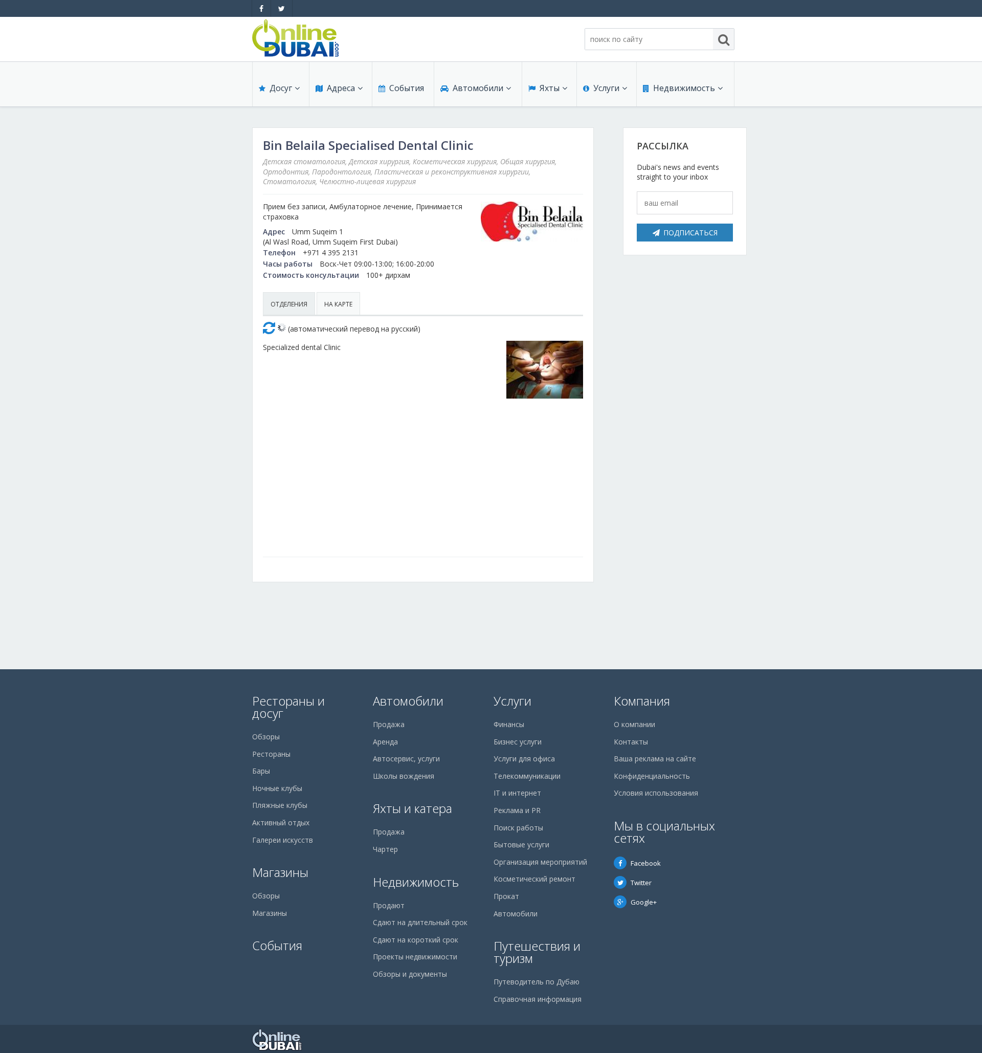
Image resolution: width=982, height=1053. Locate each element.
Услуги (606, 88)
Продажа (389, 724)
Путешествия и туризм (537, 952)
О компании (634, 724)
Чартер (385, 849)
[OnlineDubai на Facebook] (261, 8)
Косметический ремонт (534, 879)
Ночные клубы (277, 788)
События (406, 88)
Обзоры (266, 736)
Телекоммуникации (527, 776)
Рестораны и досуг (288, 706)
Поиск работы (518, 827)
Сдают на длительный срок (420, 922)
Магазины (280, 872)
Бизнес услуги (518, 742)
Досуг (281, 88)
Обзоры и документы (410, 974)
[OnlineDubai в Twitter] (281, 8)
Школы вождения (403, 776)
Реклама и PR (517, 810)
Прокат (506, 896)
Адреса (341, 88)
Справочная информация (538, 999)
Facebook (646, 863)
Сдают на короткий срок (415, 940)
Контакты (631, 742)
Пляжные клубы (279, 805)
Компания (642, 700)
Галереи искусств (282, 840)
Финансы (509, 724)
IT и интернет (517, 793)
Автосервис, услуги (406, 758)
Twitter (641, 882)
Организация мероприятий (540, 862)
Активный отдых (280, 822)
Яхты (550, 88)
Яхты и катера (412, 808)
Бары (261, 771)
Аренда (385, 742)
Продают (389, 905)
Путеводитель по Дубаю (536, 981)
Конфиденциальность (652, 776)
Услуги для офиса (524, 758)
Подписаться (690, 232)
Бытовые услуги (521, 844)
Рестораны (271, 754)
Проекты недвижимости (415, 956)
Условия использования (656, 793)
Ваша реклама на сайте (655, 758)
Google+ (644, 902)
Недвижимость (684, 88)
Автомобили (478, 88)
